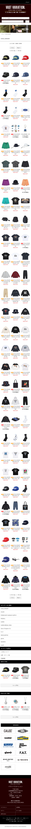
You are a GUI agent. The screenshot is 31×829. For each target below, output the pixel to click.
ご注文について (5, 651)
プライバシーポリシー (21, 819)
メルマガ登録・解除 (12, 821)
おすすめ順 (12, 43)
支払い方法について (10, 818)
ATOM (21, 821)
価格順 (16, 43)
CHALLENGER (8, 34)
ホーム (3, 34)
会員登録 (18, 807)
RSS (18, 821)
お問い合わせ (3, 813)
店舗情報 (3, 658)
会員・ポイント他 (5, 655)
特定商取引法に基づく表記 (11, 819)
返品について (25, 818)
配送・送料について (18, 818)
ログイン (2, 810)
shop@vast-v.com (17, 794)
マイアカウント (4, 807)
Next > (18, 47)
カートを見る (19, 810)
